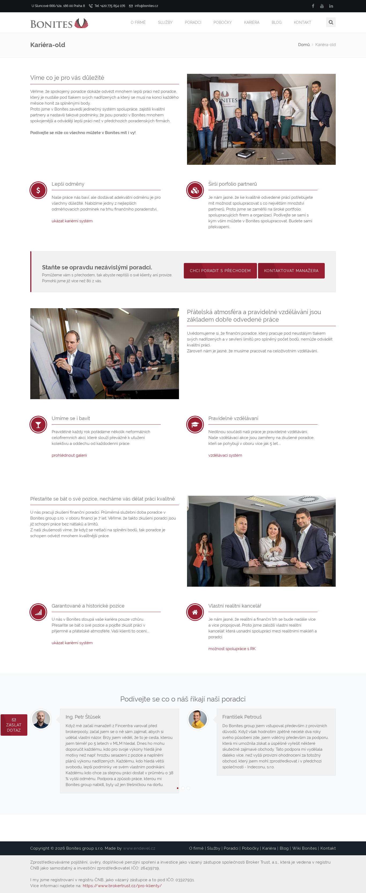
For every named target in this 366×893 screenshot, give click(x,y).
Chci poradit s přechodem (220, 271)
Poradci (193, 22)
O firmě (138, 22)
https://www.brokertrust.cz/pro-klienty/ (122, 885)
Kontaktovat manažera (291, 271)
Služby (165, 22)
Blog (277, 22)
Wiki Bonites (304, 848)
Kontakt (302, 22)
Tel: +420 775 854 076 (109, 6)
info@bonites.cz (146, 6)
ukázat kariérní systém (72, 221)
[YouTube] (322, 6)
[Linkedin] (331, 6)
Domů (304, 44)
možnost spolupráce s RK (232, 648)
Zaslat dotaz (14, 727)
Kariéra (251, 22)
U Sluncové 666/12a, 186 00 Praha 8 (58, 6)
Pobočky (223, 22)
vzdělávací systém (225, 455)
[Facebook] (313, 6)
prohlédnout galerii (69, 455)
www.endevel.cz (139, 848)
